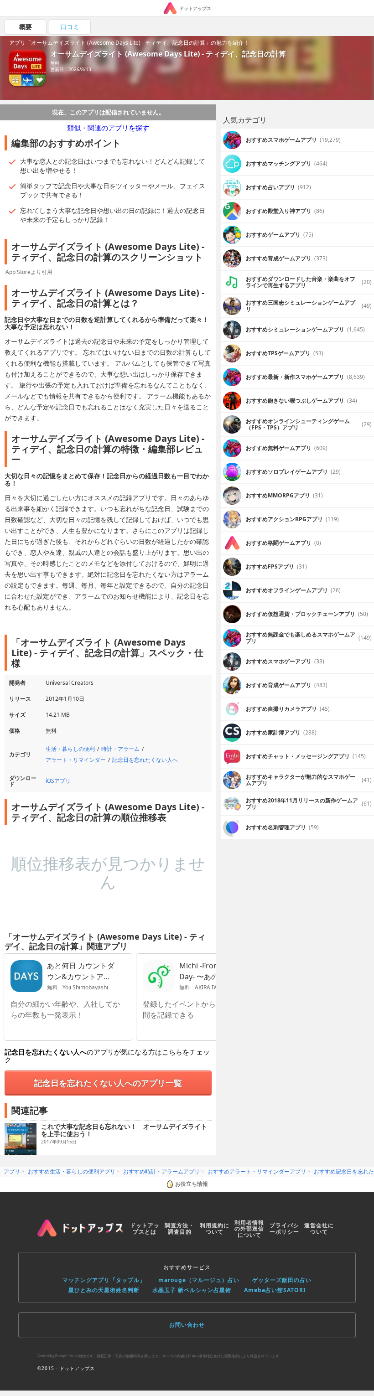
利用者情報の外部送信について (249, 1229)
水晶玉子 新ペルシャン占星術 (191, 1290)
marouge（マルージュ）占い (198, 1280)
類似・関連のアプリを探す (108, 127)
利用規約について (214, 1228)
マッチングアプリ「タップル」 (103, 1280)
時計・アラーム (120, 749)
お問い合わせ (187, 1325)
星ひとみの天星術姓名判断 (104, 1290)
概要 (25, 26)
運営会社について (319, 1228)
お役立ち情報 (191, 1184)
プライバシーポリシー (284, 1228)
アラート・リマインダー (76, 760)
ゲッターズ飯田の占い (282, 1280)
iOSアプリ (58, 781)
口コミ (69, 26)
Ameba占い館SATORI (275, 1290)
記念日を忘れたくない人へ (145, 760)
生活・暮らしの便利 (70, 749)
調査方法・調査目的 (179, 1228)
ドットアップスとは (145, 1228)
